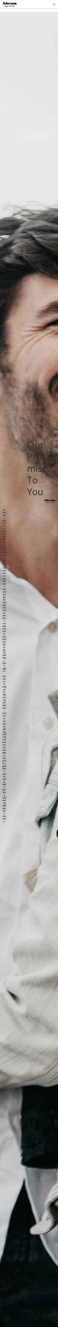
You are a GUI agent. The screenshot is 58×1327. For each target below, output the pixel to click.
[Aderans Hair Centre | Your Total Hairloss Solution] (9, 3)
